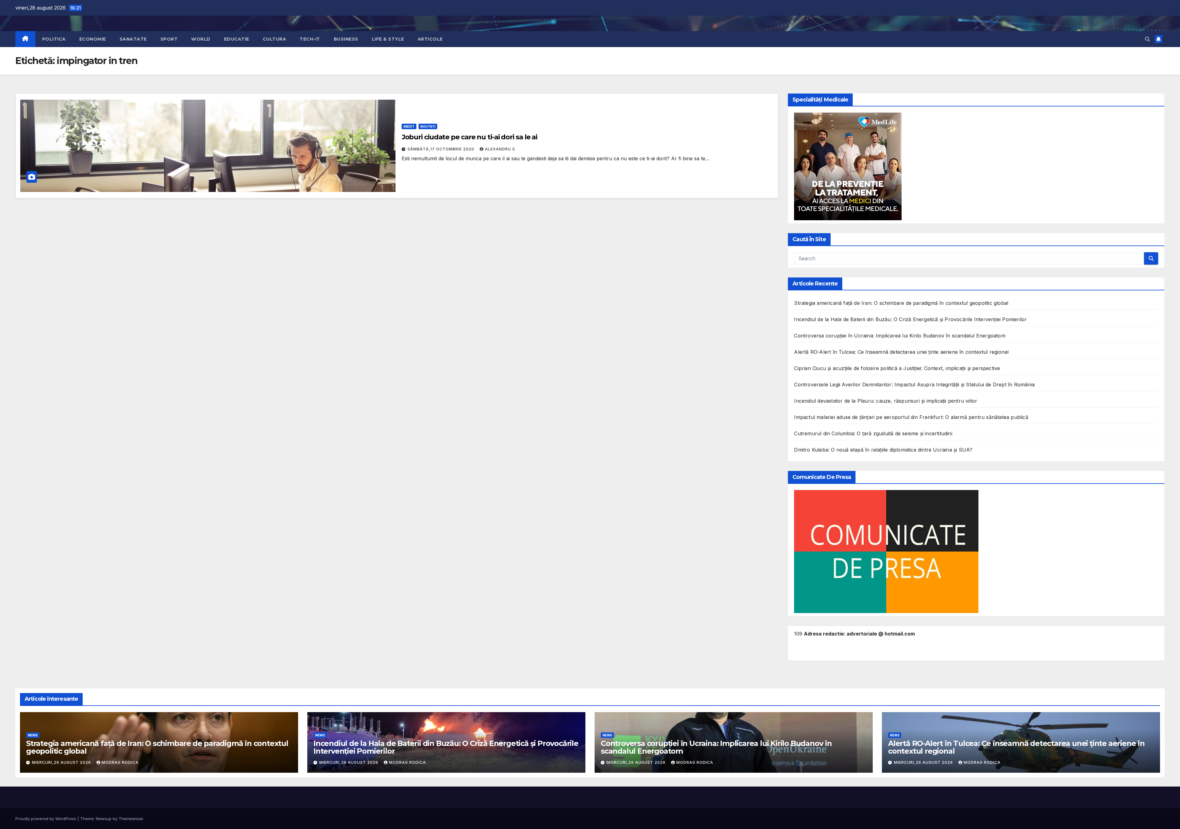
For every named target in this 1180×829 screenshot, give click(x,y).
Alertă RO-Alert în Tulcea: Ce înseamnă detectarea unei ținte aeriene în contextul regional (901, 352)
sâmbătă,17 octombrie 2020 (441, 149)
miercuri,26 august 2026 (62, 762)
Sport (169, 39)
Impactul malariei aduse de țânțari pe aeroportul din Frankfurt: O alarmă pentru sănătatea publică (911, 417)
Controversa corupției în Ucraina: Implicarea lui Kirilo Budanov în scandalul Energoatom (899, 336)
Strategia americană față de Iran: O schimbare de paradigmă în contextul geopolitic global (901, 303)
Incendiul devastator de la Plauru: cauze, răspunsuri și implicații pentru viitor (885, 401)
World (200, 39)
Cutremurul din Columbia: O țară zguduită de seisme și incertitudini (873, 433)
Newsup (104, 818)
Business (346, 39)
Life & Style (388, 39)
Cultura (274, 39)
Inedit (409, 126)
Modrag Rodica (120, 762)
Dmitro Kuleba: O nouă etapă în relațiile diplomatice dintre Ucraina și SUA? (883, 450)
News (32, 735)
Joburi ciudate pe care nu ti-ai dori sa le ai (469, 137)
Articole (430, 39)
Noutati (427, 126)
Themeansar (131, 818)
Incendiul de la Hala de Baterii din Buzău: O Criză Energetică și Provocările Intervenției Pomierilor (910, 319)
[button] (1147, 39)
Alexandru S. (500, 149)
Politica (54, 39)
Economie (92, 39)
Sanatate (133, 39)
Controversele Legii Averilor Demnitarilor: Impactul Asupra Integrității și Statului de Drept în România (914, 384)
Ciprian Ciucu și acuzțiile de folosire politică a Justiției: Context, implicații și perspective (897, 368)
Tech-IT (310, 39)
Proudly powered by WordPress (46, 818)
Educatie (236, 39)
